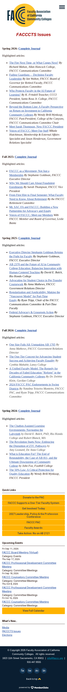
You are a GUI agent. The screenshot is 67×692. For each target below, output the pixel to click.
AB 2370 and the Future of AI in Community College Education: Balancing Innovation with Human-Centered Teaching (35, 268)
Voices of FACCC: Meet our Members (31, 215)
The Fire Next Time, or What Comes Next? (33, 62)
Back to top (32, 679)
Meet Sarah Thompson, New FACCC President (36, 126)
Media (5, 627)
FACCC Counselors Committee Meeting (25, 577)
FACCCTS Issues (11, 631)
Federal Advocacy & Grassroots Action (31, 312)
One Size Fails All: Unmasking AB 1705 (32, 344)
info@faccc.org (55, 658)
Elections (7, 635)
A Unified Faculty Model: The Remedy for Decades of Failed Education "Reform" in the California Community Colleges (35, 372)
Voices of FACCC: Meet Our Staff (28, 130)
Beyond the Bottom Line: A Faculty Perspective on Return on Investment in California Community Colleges (36, 110)
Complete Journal (29, 48)
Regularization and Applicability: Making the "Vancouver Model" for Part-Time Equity (34, 296)
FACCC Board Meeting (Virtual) (20, 552)
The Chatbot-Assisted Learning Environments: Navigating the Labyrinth (27, 429)
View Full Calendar (33, 610)
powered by (25, 687)
